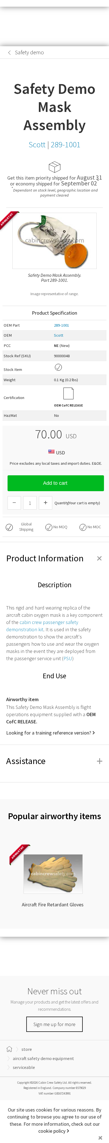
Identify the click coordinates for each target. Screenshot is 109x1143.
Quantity (61, 502)
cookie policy (51, 1131)
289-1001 (61, 325)
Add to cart (55, 483)
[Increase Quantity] (45, 503)
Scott (58, 335)
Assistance (54, 761)
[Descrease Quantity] (14, 503)
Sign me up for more (54, 1024)
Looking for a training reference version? (48, 733)
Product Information (54, 558)
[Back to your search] (9, 52)
